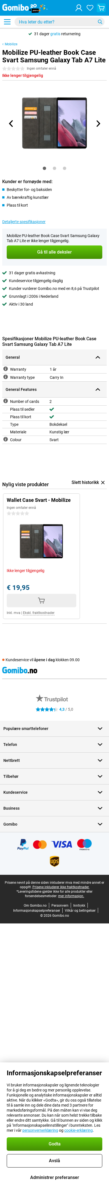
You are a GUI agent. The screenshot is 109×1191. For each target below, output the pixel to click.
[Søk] (100, 21)
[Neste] (97, 123)
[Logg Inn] (78, 8)
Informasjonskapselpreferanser (36, 911)
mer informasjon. (71, 896)
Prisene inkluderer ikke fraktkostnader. (60, 887)
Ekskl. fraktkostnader (38, 613)
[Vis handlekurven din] (101, 8)
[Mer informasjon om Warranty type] (5, 377)
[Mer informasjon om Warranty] (5, 369)
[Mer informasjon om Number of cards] (5, 401)
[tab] (44, 168)
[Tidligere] (11, 123)
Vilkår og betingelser (80, 911)
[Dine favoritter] (90, 8)
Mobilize (11, 44)
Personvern (59, 906)
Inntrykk (79, 906)
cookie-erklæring (78, 1130)
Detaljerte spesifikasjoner (24, 221)
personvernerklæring (40, 1130)
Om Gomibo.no (35, 906)
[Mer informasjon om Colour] (5, 439)
